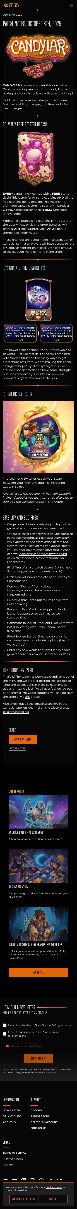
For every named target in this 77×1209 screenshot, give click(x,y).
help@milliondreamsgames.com (43, 554)
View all (38, 972)
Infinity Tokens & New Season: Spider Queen (35, 945)
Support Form (40, 1116)
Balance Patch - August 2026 (26, 832)
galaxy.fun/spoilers (16, 711)
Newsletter (11, 1110)
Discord (36, 1110)
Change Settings (23, 1199)
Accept (53, 1199)
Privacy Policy (13, 1072)
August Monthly (18, 887)
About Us (9, 1122)
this (27, 696)
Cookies (8, 1164)
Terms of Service (15, 1152)
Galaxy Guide (12, 1116)
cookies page (54, 1187)
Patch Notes (17, 748)
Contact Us (38, 1128)
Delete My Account (43, 1122)
